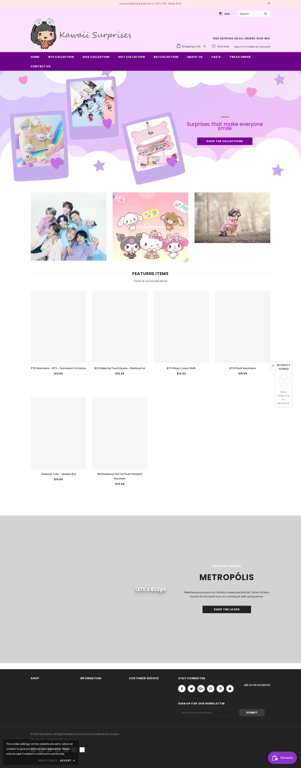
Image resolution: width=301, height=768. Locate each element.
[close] (269, 4)
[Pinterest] (220, 688)
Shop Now (175, 3)
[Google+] (201, 688)
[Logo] (82, 33)
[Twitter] (191, 688)
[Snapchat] (230, 688)
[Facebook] (182, 688)
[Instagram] (210, 688)
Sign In (238, 46)
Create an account (258, 46)
